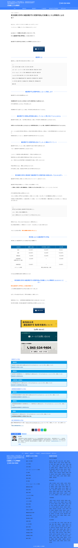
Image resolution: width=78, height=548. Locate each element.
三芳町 (60, 535)
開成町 (65, 475)
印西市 (67, 508)
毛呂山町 (65, 535)
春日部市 (57, 527)
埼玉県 (50, 519)
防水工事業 (28, 506)
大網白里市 (55, 512)
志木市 (57, 530)
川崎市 (53, 466)
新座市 (64, 530)
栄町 (64, 512)
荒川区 (52, 488)
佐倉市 (67, 503)
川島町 (58, 537)
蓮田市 (69, 532)
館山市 (66, 502)
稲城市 (58, 491)
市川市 (59, 502)
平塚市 (69, 469)
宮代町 (65, 540)
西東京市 (59, 489)
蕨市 (65, 529)
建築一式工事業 (29, 461)
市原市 (66, 505)
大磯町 (50, 471)
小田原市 (51, 472)
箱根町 (69, 475)
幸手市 (54, 534)
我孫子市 (57, 507)
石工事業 (28, 472)
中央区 (65, 467)
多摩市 (54, 491)
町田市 (61, 493)
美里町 (50, 540)
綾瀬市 (67, 472)
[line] (45, 430)
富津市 (69, 507)
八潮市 (57, 532)
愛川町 (52, 474)
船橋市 (62, 502)
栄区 (61, 464)
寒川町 (65, 469)
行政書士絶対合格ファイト (56, 441)
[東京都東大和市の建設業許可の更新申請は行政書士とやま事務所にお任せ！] (42, 430)
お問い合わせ (63, 8)
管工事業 (28, 481)
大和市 (55, 472)
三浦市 (61, 471)
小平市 (60, 494)
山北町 (61, 475)
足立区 (63, 488)
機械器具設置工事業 (30, 512)
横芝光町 (66, 513)
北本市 (53, 532)
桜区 (68, 522)
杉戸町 (69, 540)
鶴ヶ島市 (58, 534)
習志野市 (56, 505)
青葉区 (66, 462)
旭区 (52, 464)
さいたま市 (51, 522)
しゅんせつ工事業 (29, 495)
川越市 (63, 524)
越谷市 (61, 529)
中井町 (50, 475)
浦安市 (50, 508)
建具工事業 (28, 526)
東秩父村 (68, 539)
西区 (57, 461)
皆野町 (56, 539)
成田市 (63, 503)
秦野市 (59, 474)
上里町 (58, 540)
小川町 (54, 537)
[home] (20, 444)
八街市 (63, 508)
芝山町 (61, 513)
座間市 (63, 472)
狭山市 (61, 527)
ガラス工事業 (29, 501)
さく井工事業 (29, 524)
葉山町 (65, 471)
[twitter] (33, 430)
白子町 (58, 515)
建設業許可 (34, 8)
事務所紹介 (24, 8)
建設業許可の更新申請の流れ (17, 376)
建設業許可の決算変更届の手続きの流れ (19, 384)
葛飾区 (67, 488)
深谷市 (50, 529)
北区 (58, 522)
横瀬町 (52, 539)
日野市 (64, 494)
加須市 (67, 526)
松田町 (58, 475)
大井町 (54, 475)
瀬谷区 (58, 464)
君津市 (65, 507)
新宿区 (62, 484)
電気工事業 (28, 478)
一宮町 (69, 513)
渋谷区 (52, 484)
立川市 (52, 494)
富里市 (52, 510)
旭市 (52, 505)
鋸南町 (56, 516)
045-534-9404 (65, 3)
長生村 (54, 515)
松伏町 (50, 542)
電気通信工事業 (29, 518)
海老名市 (59, 472)
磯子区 (55, 462)
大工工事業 (28, 464)
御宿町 (52, 516)
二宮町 (69, 471)
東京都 (50, 480)
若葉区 (66, 500)
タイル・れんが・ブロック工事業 (33, 484)
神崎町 (67, 512)
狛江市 (63, 489)
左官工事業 (28, 466)
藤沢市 (57, 469)
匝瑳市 (60, 510)
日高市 (62, 534)
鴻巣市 (69, 527)
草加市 (58, 529)
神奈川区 (51, 462)
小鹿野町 (64, 539)
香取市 (64, 510)
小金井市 (66, 493)
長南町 (65, 515)
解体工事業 (28, 538)
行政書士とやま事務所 (13, 5)
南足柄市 (68, 474)
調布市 (58, 493)
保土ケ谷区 (60, 461)
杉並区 (63, 486)
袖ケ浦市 (59, 508)
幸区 (60, 466)
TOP (14, 8)
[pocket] (39, 430)
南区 (65, 461)
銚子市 (55, 502)
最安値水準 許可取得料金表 (53, 9)
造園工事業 (28, 521)
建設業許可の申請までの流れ (17, 367)
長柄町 (61, 515)
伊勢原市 (64, 474)
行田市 (52, 526)
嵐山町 (50, 537)
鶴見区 (68, 461)
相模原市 (61, 467)
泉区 (64, 464)
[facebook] (36, 430)
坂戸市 (50, 534)
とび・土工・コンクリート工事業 (33, 469)
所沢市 (59, 526)
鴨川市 (61, 507)
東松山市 (53, 527)
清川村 (56, 474)
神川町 (54, 540)
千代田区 (54, 483)
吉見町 (61, 537)
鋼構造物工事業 (29, 486)
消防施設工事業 (29, 532)
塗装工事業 (28, 504)
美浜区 (50, 502)
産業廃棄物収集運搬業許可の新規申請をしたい (21, 396)
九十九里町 (57, 513)
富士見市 (61, 532)
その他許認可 (43, 8)
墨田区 (52, 486)
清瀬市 (67, 489)
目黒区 (62, 483)
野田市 (56, 503)
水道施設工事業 (29, 529)
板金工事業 (28, 498)
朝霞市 (53, 530)
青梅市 (69, 491)
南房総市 (56, 510)
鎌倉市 (54, 471)
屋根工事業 (28, 475)
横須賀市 (53, 469)
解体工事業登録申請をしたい (18, 425)
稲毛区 (62, 500)
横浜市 (50, 461)
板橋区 (56, 488)
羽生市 (65, 527)
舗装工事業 (28, 492)
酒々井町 (60, 512)
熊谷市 (67, 524)
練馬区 (59, 488)
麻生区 (56, 467)
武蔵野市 (56, 494)
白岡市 (53, 535)
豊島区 (67, 486)
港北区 (62, 462)
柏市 (59, 505)
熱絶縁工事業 (29, 515)
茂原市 (59, 503)
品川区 (58, 483)
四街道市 (55, 508)
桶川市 (68, 530)
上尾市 (54, 529)
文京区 (66, 484)
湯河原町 (55, 477)
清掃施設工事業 (29, 535)
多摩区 (52, 467)
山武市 (68, 510)
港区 (59, 484)
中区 (54, 461)
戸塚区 (67, 464)
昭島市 (54, 493)
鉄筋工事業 (28, 489)
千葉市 (50, 500)
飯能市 (63, 526)
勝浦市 (62, 505)
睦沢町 (50, 515)
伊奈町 (57, 535)
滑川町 (69, 535)
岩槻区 (59, 524)
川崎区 (57, 466)
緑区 (55, 464)
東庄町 (52, 513)
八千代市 (53, 507)
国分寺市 (55, 489)
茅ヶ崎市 (61, 469)
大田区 (65, 483)
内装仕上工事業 (29, 509)
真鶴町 (50, 477)
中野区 (59, 486)
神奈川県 (51, 458)
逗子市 (58, 471)
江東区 (56, 486)
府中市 (50, 493)
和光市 (60, 530)
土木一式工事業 (29, 458)
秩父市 (56, 526)
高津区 (67, 466)
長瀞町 (59, 539)
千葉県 (50, 497)
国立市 (61, 491)
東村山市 (68, 494)
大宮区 (61, 522)
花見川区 (58, 500)
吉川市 (66, 534)
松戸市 (52, 503)
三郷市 (65, 532)
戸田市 (68, 529)
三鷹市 (65, 491)
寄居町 (61, 540)
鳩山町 (65, 537)
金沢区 (59, 462)
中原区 (63, 466)
